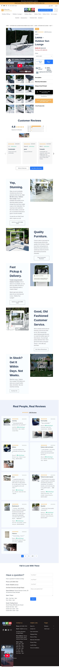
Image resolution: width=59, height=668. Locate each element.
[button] (6, 14)
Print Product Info (39, 106)
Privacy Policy (33, 642)
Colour (36, 53)
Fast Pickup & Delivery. (16, 271)
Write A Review (22, 168)
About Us (32, 626)
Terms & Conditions (34, 647)
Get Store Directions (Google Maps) (15, 587)
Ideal (13, 476)
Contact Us (36, 1)
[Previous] (7, 42)
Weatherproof (15, 506)
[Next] (32, 42)
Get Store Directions (41, 349)
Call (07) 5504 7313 (39, 3)
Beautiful (43, 506)
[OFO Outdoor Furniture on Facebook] (1, 5)
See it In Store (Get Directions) (44, 92)
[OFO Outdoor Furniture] (29, 10)
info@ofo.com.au (14, 584)
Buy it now (48, 62)
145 (32, 556)
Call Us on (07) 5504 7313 (17, 223)
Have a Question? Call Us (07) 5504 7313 (44, 101)
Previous (5, 153)
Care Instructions (34, 631)
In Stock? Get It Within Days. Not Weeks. (16, 366)
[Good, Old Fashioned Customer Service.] (17, 319)
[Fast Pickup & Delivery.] (41, 274)
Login (51, 5)
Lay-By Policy (33, 645)
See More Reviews (37, 168)
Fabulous (14, 533)
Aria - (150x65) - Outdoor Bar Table (19, 491)
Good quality (44, 420)
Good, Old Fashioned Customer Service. (41, 318)
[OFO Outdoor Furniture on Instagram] (6, 5)
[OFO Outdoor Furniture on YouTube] (4, 5)
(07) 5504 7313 (13, 5)
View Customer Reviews (41, 258)
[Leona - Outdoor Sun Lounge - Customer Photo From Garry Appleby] (21, 135)
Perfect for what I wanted (47, 476)
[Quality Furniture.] (17, 239)
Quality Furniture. (40, 234)
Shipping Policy (33, 634)
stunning (14, 420)
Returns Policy (33, 636)
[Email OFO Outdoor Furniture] (8, 5)
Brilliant (14, 447)
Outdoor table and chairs (47, 447)
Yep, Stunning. (16, 185)
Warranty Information (35, 639)
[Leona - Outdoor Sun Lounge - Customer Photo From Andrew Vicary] (26, 135)
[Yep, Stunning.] (41, 190)
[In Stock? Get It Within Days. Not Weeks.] (41, 365)
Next (50, 25)
